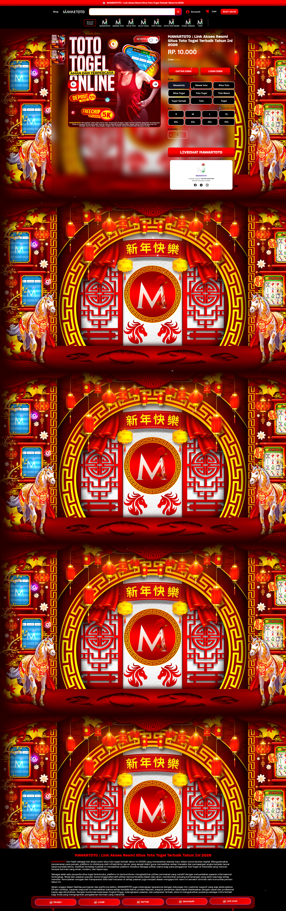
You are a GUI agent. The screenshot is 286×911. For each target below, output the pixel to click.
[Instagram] (207, 185)
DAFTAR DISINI (183, 71)
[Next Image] (155, 84)
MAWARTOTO (58, 861)
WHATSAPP (188, 902)
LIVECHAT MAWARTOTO (201, 152)
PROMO (58, 901)
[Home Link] (74, 11)
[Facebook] (195, 185)
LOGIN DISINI (215, 71)
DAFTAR (145, 902)
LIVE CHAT (232, 902)
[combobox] (132, 11)
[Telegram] (201, 185)
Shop (56, 11)
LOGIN (101, 902)
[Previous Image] (73, 84)
